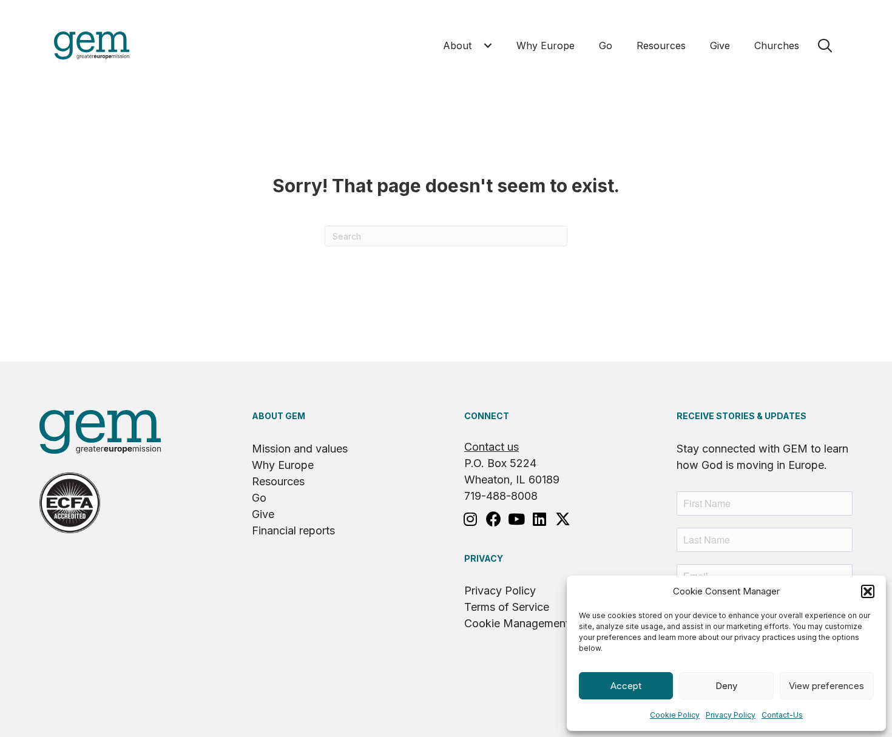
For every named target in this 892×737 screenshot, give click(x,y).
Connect (486, 416)
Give (263, 514)
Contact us (491, 446)
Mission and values (300, 448)
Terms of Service (506, 607)
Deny (726, 686)
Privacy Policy (730, 714)
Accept (625, 686)
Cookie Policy (675, 714)
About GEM (278, 416)
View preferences (826, 686)
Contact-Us (782, 714)
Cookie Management (516, 623)
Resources (278, 481)
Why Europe (283, 465)
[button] (868, 591)
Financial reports (293, 530)
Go (259, 497)
